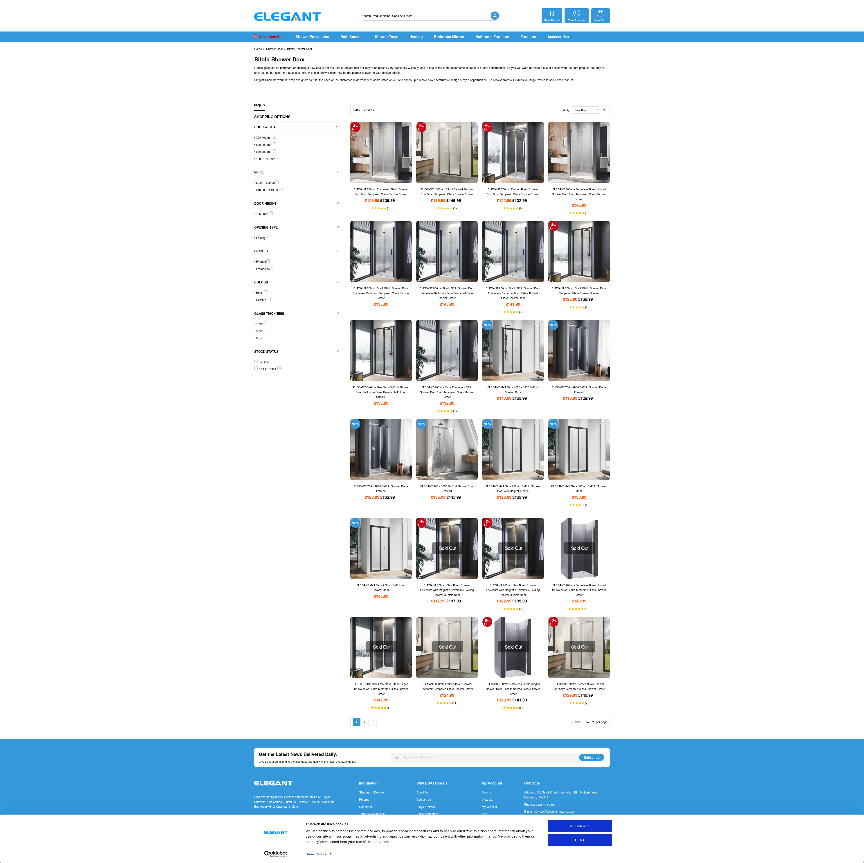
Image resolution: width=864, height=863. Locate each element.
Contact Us (423, 799)
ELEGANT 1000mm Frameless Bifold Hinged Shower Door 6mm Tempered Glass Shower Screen (380, 688)
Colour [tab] (261, 282)
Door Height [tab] (265, 203)
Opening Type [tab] (266, 227)
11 (455, 703)
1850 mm (264, 213)
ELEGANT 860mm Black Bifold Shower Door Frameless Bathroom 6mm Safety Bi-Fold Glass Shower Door (513, 293)
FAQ (485, 813)
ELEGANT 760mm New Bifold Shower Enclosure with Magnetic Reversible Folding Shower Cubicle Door (513, 590)
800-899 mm (266, 144)
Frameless (265, 269)
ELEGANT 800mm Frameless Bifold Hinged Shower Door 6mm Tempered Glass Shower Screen (579, 194)
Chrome (263, 300)
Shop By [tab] (259, 105)
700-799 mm (266, 137)
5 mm (262, 331)
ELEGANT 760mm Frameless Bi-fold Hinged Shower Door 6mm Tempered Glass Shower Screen (513, 688)
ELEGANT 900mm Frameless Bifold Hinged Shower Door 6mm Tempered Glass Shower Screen (579, 590)
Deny (580, 840)
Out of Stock (270, 368)
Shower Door (274, 49)
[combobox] (429, 15)
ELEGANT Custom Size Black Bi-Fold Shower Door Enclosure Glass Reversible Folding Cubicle (381, 392)
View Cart (488, 799)
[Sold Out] (579, 520)
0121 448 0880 (545, 804)
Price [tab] (259, 172)
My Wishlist (489, 807)
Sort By (564, 110)
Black (262, 292)
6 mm (262, 338)
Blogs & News (425, 807)
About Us (422, 792)
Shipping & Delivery (372, 792)
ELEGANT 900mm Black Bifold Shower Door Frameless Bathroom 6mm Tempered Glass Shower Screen (447, 293)
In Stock (267, 362)
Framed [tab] (261, 251)
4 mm (261, 323)
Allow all (580, 826)
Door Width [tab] (264, 127)
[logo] (273, 788)
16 (587, 609)
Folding (263, 238)
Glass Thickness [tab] (269, 313)
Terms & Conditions (372, 813)
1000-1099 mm (267, 159)
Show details (316, 854)
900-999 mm (266, 151)
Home (258, 49)
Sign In (486, 792)
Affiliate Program (427, 813)
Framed (263, 261)
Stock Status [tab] (266, 351)
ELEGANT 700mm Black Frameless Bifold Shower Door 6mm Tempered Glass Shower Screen (447, 392)
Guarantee (366, 807)
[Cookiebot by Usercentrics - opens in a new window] (275, 854)
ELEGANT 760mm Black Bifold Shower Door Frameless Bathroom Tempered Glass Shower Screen (381, 293)
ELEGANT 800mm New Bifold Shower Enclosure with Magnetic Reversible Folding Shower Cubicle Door (447, 590)
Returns (364, 799)
